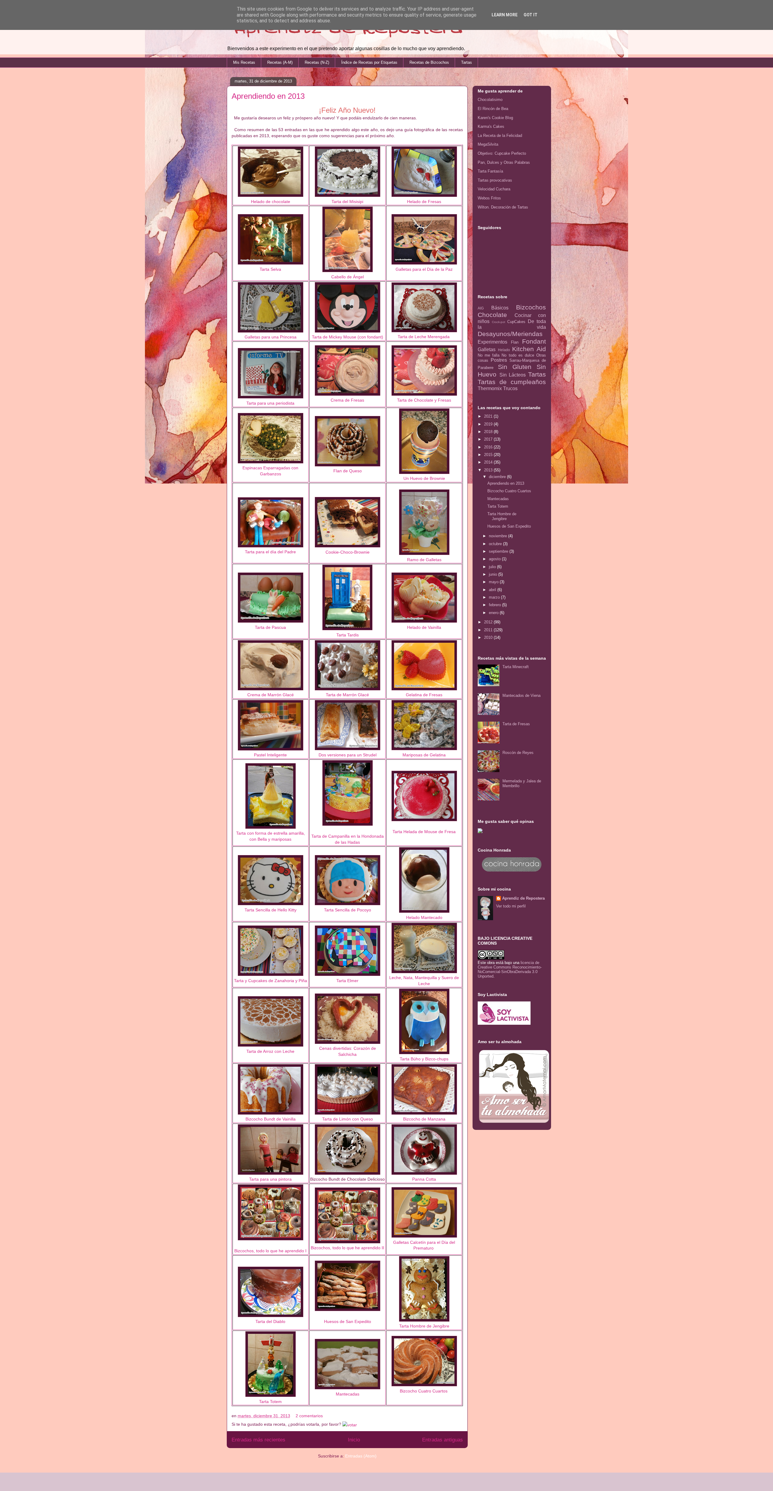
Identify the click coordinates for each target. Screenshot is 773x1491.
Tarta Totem (270, 1401)
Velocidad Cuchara (494, 189)
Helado (504, 350)
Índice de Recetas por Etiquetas (369, 62)
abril (493, 589)
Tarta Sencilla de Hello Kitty (271, 909)
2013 (489, 470)
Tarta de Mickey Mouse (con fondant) (347, 337)
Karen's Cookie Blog (495, 117)
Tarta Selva (270, 269)
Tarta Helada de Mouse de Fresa (424, 831)
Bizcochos (531, 307)
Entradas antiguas (442, 1440)
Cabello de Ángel (347, 276)
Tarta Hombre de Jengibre (501, 516)
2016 (489, 447)
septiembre (499, 551)
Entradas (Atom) (361, 1456)
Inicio (354, 1440)
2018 (489, 431)
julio (493, 566)
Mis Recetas (244, 62)
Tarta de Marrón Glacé (347, 694)
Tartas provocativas (495, 180)
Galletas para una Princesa (271, 337)
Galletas (487, 349)
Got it (530, 14)
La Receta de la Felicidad (500, 135)
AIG (481, 308)
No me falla (488, 355)
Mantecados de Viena (521, 695)
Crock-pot (498, 322)
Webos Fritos (489, 198)
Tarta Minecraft (515, 667)
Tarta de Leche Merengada (424, 336)
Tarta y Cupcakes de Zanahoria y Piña (270, 980)
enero (494, 612)
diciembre (498, 476)
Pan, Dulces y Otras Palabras (504, 162)
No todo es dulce (518, 355)
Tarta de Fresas (516, 724)
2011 (489, 630)
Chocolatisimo (490, 99)
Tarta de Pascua (270, 627)
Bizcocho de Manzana (424, 1119)
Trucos (510, 388)
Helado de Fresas (424, 201)
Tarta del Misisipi (347, 201)
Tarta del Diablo (270, 1321)
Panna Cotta (424, 1179)
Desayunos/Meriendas (510, 333)
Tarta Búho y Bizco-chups (424, 1058)
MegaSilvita (488, 144)
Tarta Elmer (347, 980)
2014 (489, 462)
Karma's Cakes (491, 126)
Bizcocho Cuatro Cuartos (423, 1391)
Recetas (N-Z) (317, 62)
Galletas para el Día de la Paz (424, 269)
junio (493, 574)
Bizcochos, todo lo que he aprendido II (347, 1247)
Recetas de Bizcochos (429, 62)
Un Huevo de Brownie (424, 478)
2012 (489, 622)
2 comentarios (309, 1415)
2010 (489, 637)
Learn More (505, 14)
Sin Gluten (514, 366)
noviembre (498, 536)
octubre (496, 544)
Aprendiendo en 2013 (268, 96)
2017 (489, 439)
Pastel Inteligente (270, 754)
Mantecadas (347, 1394)
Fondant (534, 341)
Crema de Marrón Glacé (270, 694)
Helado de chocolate (270, 201)
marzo (495, 597)
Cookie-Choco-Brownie (348, 552)
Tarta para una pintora (270, 1179)
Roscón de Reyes (518, 752)
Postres (499, 360)
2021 (489, 416)
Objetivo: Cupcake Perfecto (502, 153)
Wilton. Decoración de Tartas (503, 207)
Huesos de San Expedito (509, 526)
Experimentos (492, 341)
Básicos (499, 307)
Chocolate (492, 314)
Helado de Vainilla (424, 627)
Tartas (466, 62)
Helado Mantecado (424, 917)
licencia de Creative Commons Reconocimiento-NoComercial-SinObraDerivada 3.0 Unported (510, 969)
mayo (494, 582)
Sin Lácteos (512, 374)
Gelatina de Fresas (424, 694)
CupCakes (516, 321)
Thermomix (490, 388)
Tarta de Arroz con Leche (270, 1051)
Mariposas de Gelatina (424, 754)
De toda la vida (512, 324)
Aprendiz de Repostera (523, 898)
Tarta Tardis (347, 634)
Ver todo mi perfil (511, 906)
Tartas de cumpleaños (512, 381)
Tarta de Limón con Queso (347, 1119)
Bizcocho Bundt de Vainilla (270, 1119)
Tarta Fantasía (490, 171)
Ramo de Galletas (424, 559)
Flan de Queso (347, 470)
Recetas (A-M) (280, 62)
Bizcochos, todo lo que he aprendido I (270, 1250)
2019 (489, 424)
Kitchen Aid (529, 348)
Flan (514, 342)
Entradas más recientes (258, 1440)
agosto (495, 559)
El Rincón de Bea (493, 108)
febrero (495, 605)
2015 (489, 454)
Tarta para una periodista (270, 403)
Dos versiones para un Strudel (348, 754)
